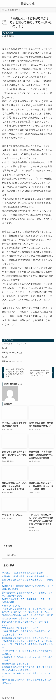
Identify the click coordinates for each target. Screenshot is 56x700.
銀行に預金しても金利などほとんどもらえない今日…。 (27, 638)
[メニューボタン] (3, 3)
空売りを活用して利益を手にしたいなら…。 (22, 628)
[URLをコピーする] (4, 348)
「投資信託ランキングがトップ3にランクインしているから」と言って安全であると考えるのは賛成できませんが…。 (27, 644)
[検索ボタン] (52, 3)
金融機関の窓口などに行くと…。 (17, 663)
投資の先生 (28, 3)
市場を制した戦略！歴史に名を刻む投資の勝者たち (25, 576)
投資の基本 (8, 33)
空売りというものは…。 (13, 605)
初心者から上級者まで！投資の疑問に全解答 (22, 573)
